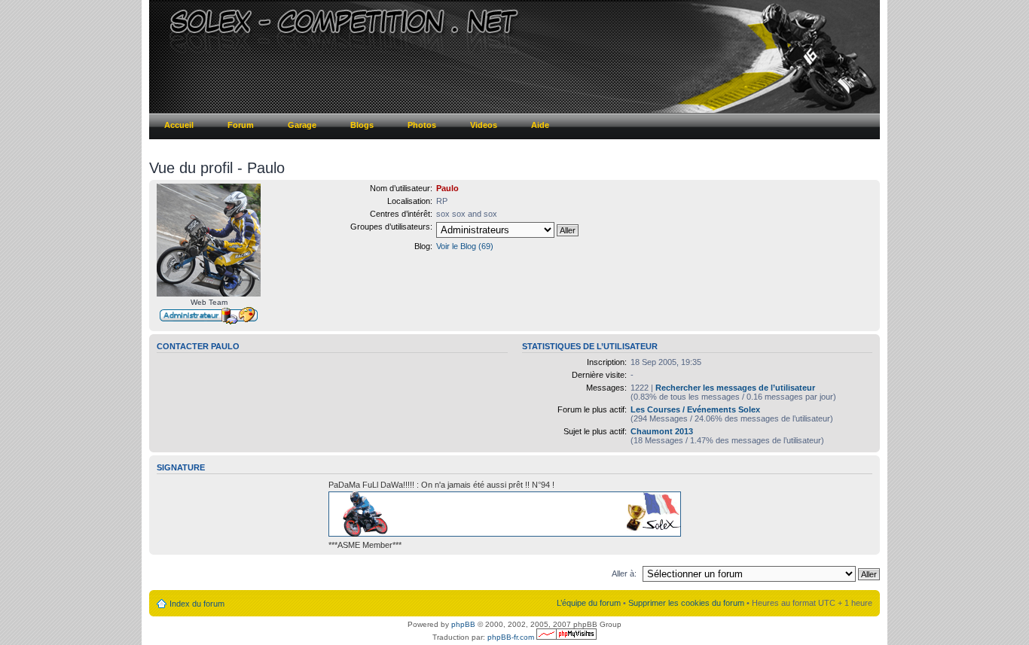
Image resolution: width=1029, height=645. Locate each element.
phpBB (463, 624)
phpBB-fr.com (510, 637)
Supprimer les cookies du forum (686, 602)
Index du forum (196, 603)
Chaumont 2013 (662, 431)
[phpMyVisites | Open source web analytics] (566, 637)
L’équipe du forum (589, 602)
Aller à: (624, 573)
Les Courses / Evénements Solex (695, 409)
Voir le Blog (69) (464, 246)
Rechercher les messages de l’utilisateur (735, 387)
